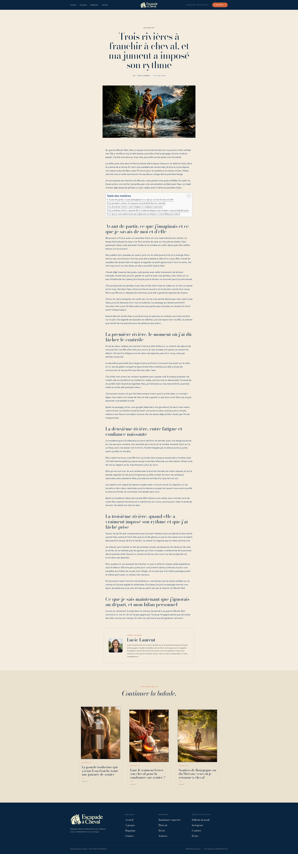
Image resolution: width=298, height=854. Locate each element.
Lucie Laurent (143, 75)
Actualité (149, 28)
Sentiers (163, 836)
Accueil (73, 5)
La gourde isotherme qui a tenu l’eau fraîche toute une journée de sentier (100, 771)
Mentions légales (193, 849)
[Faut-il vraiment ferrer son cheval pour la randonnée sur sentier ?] (149, 736)
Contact (105, 5)
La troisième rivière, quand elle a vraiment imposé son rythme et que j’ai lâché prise (149, 210)
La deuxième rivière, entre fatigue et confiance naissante (136, 206)
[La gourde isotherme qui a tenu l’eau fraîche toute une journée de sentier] (100, 733)
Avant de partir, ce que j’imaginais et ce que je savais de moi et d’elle (141, 199)
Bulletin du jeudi (201, 820)
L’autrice (196, 830)
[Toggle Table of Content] (187, 196)
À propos (83, 5)
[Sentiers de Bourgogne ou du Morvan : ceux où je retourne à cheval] (197, 736)
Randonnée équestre (170, 820)
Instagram (197, 825)
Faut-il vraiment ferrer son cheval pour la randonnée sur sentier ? (147, 774)
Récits (162, 830)
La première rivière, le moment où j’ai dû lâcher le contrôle (137, 203)
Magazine (94, 5)
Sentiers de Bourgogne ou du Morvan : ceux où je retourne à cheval (197, 774)
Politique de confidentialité (216, 849)
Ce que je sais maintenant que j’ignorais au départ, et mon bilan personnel (144, 213)
